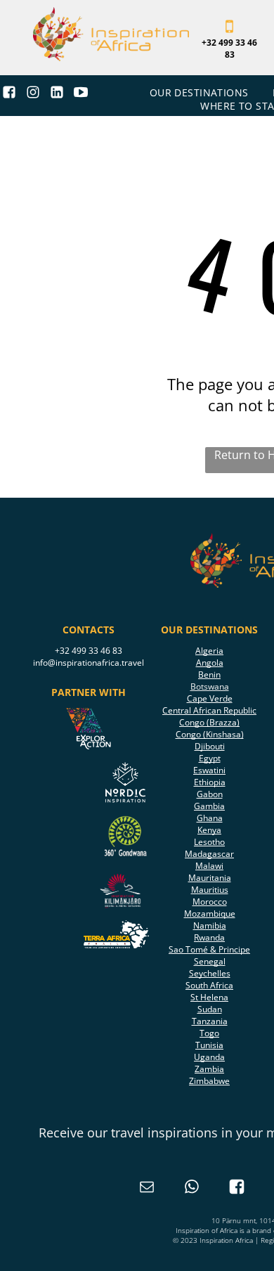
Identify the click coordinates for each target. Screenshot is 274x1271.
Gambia (209, 806)
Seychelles (209, 973)
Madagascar (209, 854)
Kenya (209, 830)
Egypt (210, 758)
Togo (209, 1033)
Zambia (209, 1069)
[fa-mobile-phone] (229, 31)
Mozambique (209, 914)
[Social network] (9, 94)
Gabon (210, 794)
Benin (209, 674)
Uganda (209, 1057)
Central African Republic (209, 710)
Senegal (210, 961)
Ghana (210, 818)
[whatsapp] (191, 1188)
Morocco (210, 902)
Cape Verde (210, 698)
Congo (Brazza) (209, 722)
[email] (146, 1188)
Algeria (209, 651)
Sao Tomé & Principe (209, 949)
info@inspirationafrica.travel (88, 663)
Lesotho (209, 842)
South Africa (209, 985)
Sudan (209, 1009)
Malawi (209, 866)
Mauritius (209, 890)
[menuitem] (200, 92)
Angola (209, 663)
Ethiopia (210, 782)
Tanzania (210, 1021)
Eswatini (209, 770)
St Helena (209, 997)
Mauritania (209, 878)
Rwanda (209, 937)
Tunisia (209, 1045)
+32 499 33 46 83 (88, 651)
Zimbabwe (209, 1081)
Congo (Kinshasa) (210, 734)
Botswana (209, 686)
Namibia (209, 925)
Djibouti (210, 746)
